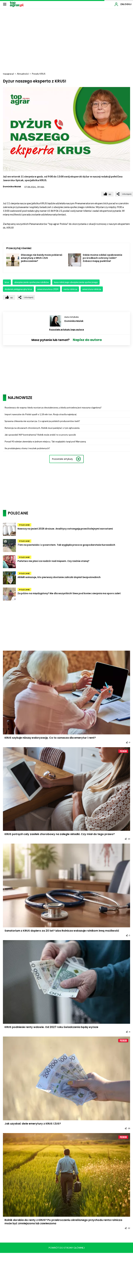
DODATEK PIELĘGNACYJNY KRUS (18, 289)
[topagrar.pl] (16, 4)
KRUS (7, 282)
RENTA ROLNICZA (70, 289)
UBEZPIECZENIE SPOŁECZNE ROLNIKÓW (31, 282)
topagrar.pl (8, 73)
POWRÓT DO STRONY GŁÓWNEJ (66, 1247)
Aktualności (23, 73)
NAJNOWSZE (20, 397)
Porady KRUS (38, 73)
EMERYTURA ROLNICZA (91, 289)
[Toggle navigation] (4, 4)
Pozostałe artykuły (62, 459)
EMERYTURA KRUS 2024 (47, 289)
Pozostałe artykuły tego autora (66, 329)
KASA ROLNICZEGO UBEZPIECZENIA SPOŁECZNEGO (76, 282)
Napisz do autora (87, 340)
